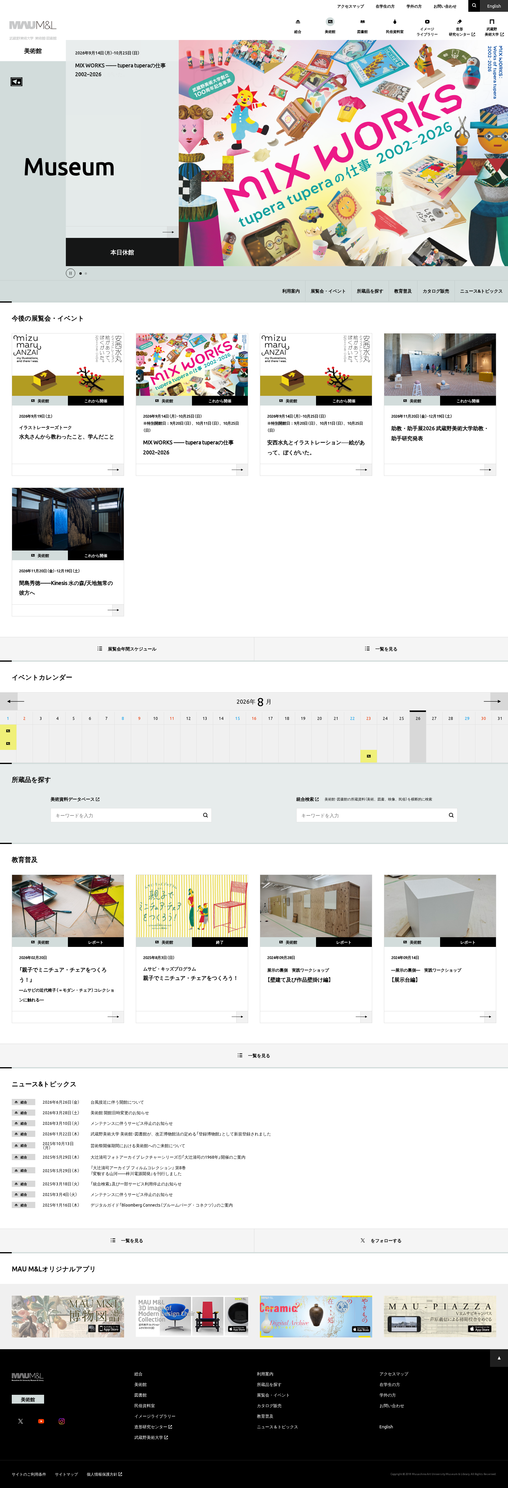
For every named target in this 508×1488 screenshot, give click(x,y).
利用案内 (291, 291)
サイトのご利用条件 (29, 1474)
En (494, 6)
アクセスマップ (350, 6)
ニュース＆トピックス (277, 1426)
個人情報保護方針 (102, 1474)
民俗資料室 (144, 1405)
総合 (138, 1374)
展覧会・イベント (328, 291)
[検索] (205, 815)
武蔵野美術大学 (148, 1437)
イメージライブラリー (155, 1416)
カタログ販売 (436, 291)
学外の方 (414, 6)
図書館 (140, 1395)
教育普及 (403, 291)
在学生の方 (385, 6)
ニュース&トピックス (481, 291)
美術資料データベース (73, 799)
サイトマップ (66, 1474)
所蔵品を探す (370, 291)
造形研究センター (150, 1426)
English (386, 1426)
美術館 (140, 1384)
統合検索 (305, 799)
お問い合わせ (445, 6)
